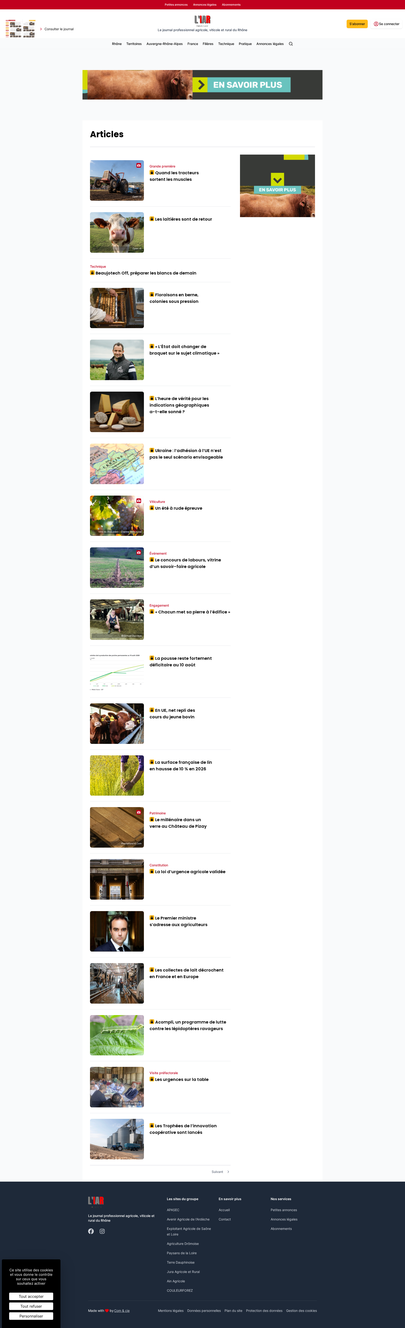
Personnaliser (31, 1316)
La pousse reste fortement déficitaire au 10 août (181, 661)
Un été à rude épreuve (177, 508)
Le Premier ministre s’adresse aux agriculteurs (178, 921)
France (193, 44)
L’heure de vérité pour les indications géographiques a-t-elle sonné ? (179, 405)
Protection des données (264, 1311)
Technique (226, 44)
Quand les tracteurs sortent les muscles (174, 176)
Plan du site (233, 1311)
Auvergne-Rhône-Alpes (164, 44)
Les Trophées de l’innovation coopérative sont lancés (183, 1129)
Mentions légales (171, 1311)
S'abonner (357, 24)
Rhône (117, 44)
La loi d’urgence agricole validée (188, 872)
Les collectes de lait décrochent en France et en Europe (187, 973)
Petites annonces (284, 1210)
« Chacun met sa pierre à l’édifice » (191, 612)
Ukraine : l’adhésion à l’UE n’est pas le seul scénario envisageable (186, 454)
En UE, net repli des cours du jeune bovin (172, 713)
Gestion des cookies (301, 1311)
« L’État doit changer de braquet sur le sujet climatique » (184, 350)
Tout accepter (31, 1296)
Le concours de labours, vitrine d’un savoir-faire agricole (185, 563)
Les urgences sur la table (180, 1079)
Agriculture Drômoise (183, 1244)
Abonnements (281, 1229)
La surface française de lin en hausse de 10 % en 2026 (181, 765)
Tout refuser (31, 1306)
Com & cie (122, 1310)
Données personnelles (204, 1311)
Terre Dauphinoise (181, 1262)
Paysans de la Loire (182, 1253)
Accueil (224, 1210)
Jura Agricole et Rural (183, 1272)
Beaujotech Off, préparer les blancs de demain (144, 273)
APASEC (173, 1210)
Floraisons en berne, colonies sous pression (174, 298)
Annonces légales (270, 44)
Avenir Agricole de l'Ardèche (188, 1219)
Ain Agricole (176, 1281)
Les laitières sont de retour (182, 219)
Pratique (245, 44)
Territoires (134, 44)
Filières (208, 44)
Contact (225, 1219)
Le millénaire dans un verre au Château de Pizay (178, 823)
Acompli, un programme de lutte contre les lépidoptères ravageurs (188, 1025)
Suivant (217, 1172)
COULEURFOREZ (180, 1290)
